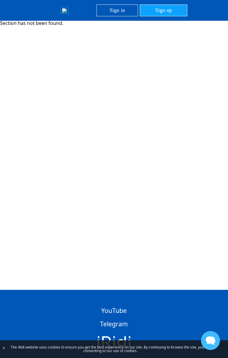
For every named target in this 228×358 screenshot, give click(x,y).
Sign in (117, 10)
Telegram (114, 324)
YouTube (114, 310)
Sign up (163, 10)
